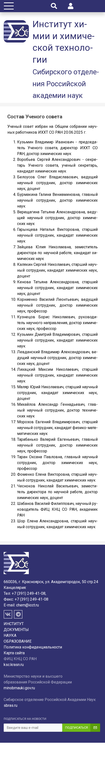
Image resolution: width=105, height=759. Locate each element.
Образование (18, 641)
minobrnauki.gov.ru (19, 688)
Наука (10, 635)
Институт (14, 623)
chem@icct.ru (27, 605)
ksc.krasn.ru (14, 664)
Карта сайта (14, 653)
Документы (16, 629)
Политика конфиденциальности (33, 647)
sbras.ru (10, 705)
